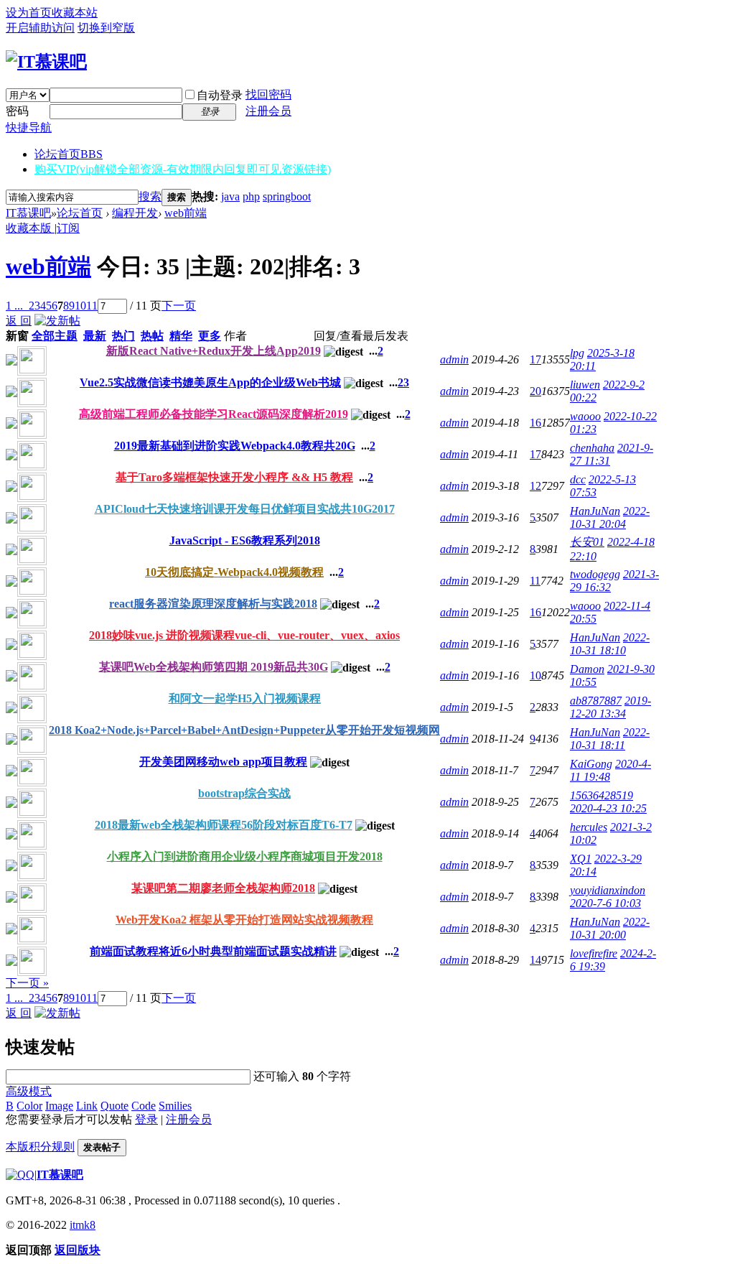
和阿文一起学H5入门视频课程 (245, 698)
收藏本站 (75, 12)
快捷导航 (29, 127)
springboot (287, 196)
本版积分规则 (40, 1146)
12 (535, 486)
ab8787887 (596, 700)
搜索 (150, 196)
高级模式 (29, 1091)
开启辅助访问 (40, 28)
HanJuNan (595, 511)
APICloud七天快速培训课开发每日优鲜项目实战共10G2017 (245, 509)
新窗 (17, 336)
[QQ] (20, 1174)
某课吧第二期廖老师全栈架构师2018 (223, 888)
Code (143, 1106)
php (251, 196)
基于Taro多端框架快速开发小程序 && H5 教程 (234, 477)
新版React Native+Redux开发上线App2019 (213, 351)
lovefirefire (593, 953)
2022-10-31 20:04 (610, 517)
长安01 (587, 542)
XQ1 (580, 858)
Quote (114, 1106)
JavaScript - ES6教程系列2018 (244, 540)
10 (80, 305)
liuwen (585, 384)
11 (92, 305)
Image (59, 1106)
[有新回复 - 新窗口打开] (11, 362)
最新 (94, 336)
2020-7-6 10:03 (605, 903)
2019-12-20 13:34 (610, 707)
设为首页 (29, 12)
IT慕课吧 (28, 213)
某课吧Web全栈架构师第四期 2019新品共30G (213, 667)
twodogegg (595, 574)
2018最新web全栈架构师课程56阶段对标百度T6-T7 (223, 825)
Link (87, 1106)
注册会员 (268, 111)
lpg (577, 353)
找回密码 (268, 94)
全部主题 (55, 336)
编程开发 (135, 213)
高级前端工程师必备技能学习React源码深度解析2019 (213, 414)
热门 (123, 336)
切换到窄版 (106, 28)
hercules (588, 827)
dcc (578, 479)
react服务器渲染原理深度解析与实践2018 (213, 604)
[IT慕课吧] (46, 61)
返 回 (19, 321)
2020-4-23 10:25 (608, 808)
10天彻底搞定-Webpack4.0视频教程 (234, 572)
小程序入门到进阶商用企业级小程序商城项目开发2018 (245, 856)
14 (535, 960)
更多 (209, 336)
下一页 (178, 305)
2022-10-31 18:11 (610, 738)
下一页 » (27, 983)
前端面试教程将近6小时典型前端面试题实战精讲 (213, 951)
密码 (17, 111)
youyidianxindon (607, 890)
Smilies (175, 1106)
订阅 (68, 228)
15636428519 (601, 795)
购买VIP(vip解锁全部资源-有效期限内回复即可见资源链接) (182, 169)
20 (535, 391)
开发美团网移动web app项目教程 (223, 762)
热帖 (152, 336)
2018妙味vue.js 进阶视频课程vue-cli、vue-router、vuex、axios (244, 635)
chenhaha (592, 448)
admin (454, 359)
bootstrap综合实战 (244, 793)
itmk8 (82, 1225)
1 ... (14, 305)
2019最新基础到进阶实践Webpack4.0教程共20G (234, 446)
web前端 (185, 213)
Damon (587, 669)
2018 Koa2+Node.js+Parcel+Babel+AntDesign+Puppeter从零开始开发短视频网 (244, 730)
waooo (585, 416)
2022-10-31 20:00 (610, 928)
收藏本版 (30, 228)
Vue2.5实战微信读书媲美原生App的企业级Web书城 (210, 382)
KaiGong (591, 764)
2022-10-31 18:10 (610, 643)
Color (29, 1106)
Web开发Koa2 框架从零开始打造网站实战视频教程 (244, 920)
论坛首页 (68, 154)
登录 (146, 1119)
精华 (180, 336)
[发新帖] (57, 321)
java (230, 196)
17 (535, 359)
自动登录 (220, 95)
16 (535, 423)
